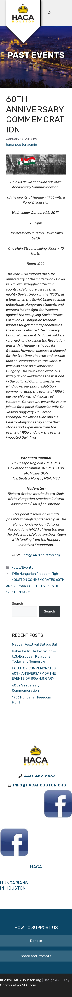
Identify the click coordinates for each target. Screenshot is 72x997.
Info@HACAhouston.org (41, 555)
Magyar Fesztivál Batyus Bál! (35, 644)
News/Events (22, 567)
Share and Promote (36, 956)
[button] (49, 13)
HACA (36, 867)
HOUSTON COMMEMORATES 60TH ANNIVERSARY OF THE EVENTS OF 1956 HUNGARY (35, 586)
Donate (36, 941)
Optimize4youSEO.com (18, 985)
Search (17, 603)
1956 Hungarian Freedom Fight (35, 574)
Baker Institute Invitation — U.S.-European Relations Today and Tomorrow (34, 656)
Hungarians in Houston (14, 885)
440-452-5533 (40, 776)
